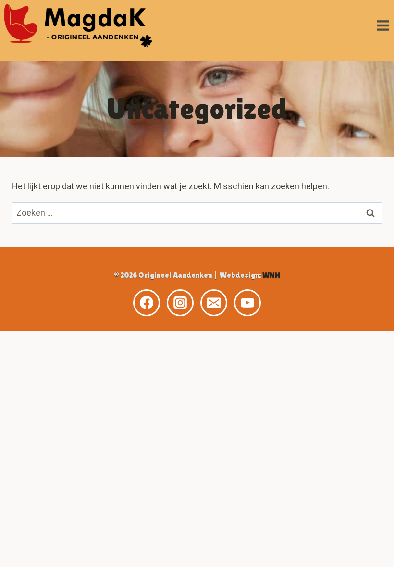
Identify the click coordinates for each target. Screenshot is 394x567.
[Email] (213, 302)
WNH (271, 275)
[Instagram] (180, 302)
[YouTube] (247, 302)
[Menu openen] (382, 25)
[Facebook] (146, 302)
